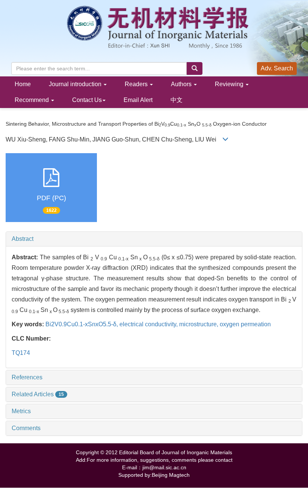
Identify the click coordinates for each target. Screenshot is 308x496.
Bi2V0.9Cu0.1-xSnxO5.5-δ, (82, 324)
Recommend (32, 100)
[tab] (154, 239)
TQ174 (21, 353)
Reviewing (230, 84)
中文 (177, 100)
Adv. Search (277, 68)
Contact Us (87, 100)
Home (23, 84)
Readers (137, 84)
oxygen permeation (245, 324)
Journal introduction (76, 84)
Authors (182, 84)
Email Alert (138, 100)
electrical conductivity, (149, 324)
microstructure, (199, 324)
